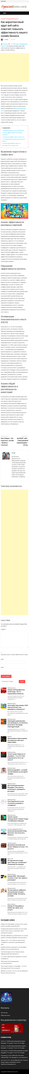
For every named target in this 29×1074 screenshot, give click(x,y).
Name (3, 659)
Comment (4, 629)
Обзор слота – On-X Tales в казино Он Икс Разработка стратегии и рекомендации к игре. (13, 942)
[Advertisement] (14, 67)
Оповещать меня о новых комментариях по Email (14, 654)
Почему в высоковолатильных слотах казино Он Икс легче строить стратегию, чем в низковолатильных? (14, 931)
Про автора (4, 1012)
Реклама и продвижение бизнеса (10, 19)
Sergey (6, 39)
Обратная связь (5, 1015)
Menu (4, 13)
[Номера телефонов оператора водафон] (12, 1028)
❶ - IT (10, 44)
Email (3, 667)
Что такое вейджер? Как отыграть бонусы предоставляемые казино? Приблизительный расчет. (14, 1062)
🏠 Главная (4, 44)
